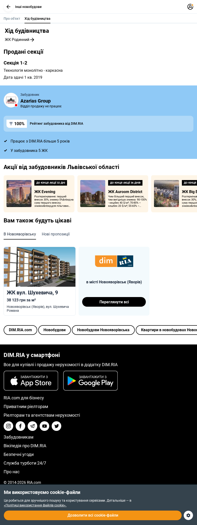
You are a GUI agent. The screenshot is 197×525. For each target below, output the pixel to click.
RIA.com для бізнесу (24, 397)
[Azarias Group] (11, 100)
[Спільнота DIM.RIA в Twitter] (56, 426)
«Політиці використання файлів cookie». (35, 505)
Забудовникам (18, 437)
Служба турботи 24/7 (25, 463)
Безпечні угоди (19, 454)
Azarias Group (35, 101)
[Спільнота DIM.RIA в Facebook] (20, 426)
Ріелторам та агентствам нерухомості (42, 415)
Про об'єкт (12, 18)
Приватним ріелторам (26, 406)
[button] (8, 7)
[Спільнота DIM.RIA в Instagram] (8, 426)
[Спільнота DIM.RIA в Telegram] (32, 426)
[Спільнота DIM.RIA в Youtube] (44, 426)
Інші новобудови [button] (28, 7)
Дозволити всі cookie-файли (93, 515)
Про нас (11, 471)
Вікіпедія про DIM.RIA (25, 445)
